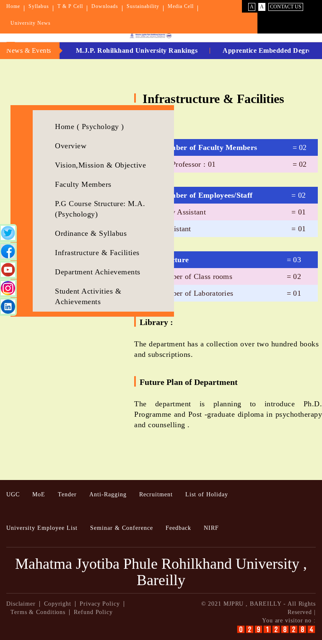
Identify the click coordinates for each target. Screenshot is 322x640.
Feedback (178, 528)
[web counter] (276, 629)
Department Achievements (97, 272)
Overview (70, 146)
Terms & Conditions (37, 612)
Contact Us (285, 7)
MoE (38, 494)
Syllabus (39, 6)
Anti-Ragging (108, 494)
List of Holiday (206, 494)
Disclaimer (21, 604)
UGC (13, 494)
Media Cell (181, 6)
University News (30, 23)
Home (13, 6)
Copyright (57, 604)
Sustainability (143, 6)
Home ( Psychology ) (89, 126)
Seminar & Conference (121, 528)
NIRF (211, 528)
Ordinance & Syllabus (91, 233)
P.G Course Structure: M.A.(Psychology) (100, 208)
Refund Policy (93, 612)
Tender (67, 494)
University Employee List (42, 528)
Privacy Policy (100, 604)
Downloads (104, 6)
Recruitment (156, 494)
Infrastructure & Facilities (97, 252)
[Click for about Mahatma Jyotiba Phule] (140, 36)
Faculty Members (83, 184)
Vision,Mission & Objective (100, 165)
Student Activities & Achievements (88, 296)
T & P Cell (70, 6)
